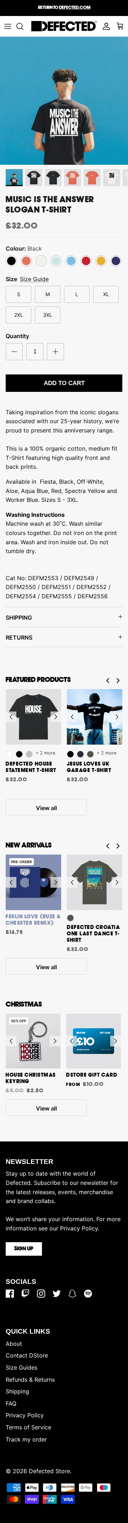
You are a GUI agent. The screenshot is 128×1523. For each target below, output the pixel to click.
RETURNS (19, 637)
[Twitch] (25, 1294)
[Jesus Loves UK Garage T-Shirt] (94, 717)
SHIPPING (19, 617)
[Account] (104, 26)
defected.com (74, 8)
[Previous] (11, 716)
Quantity (17, 336)
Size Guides (21, 1367)
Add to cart (64, 383)
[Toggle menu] (8, 26)
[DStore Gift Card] (93, 1041)
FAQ (11, 1403)
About (14, 1343)
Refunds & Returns (30, 1379)
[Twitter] (57, 1294)
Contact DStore (27, 1355)
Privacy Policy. (79, 1228)
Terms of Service (28, 1427)
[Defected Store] (64, 26)
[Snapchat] (72, 1294)
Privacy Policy (25, 1415)
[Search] (23, 26)
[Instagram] (41, 1294)
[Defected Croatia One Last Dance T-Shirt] (94, 882)
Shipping (17, 1391)
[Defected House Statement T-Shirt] (33, 717)
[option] (64, 101)
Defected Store (49, 1471)
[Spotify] (88, 1294)
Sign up (23, 1248)
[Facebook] (10, 1294)
